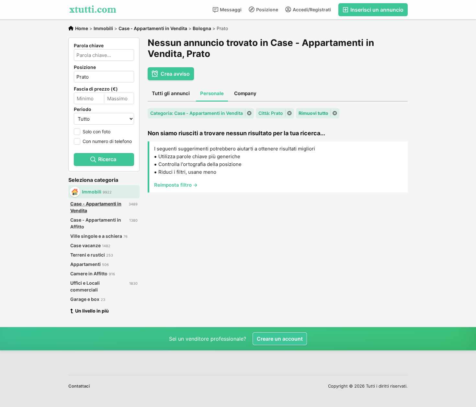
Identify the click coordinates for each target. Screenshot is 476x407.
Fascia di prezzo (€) (96, 89)
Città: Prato (270, 113)
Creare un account (280, 339)
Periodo (82, 109)
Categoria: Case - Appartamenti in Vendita (196, 113)
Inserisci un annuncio (376, 9)
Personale (212, 93)
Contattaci (79, 386)
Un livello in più (92, 311)
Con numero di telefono (107, 141)
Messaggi (230, 9)
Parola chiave (89, 45)
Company (245, 93)
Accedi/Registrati (311, 9)
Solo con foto (96, 131)
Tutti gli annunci (171, 93)
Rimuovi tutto (313, 113)
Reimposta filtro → (176, 185)
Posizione (266, 9)
